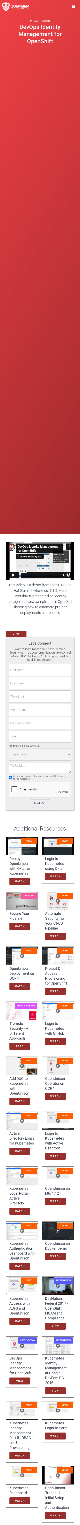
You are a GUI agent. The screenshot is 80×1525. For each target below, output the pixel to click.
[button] (73, 6)
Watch (20, 881)
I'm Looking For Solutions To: (24, 745)
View (16, 634)
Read (19, 1046)
